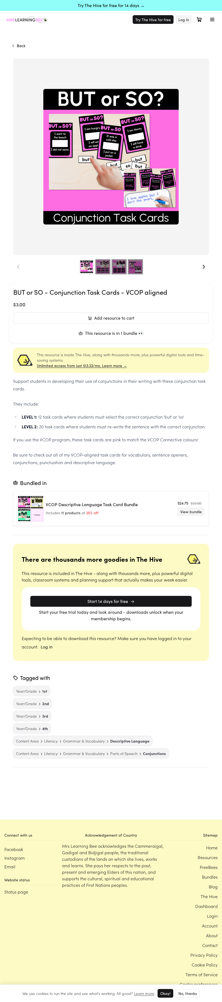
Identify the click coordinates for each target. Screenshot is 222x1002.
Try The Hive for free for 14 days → (111, 5)
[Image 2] (102, 266)
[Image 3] (119, 266)
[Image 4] (135, 266)
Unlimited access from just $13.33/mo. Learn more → (82, 365)
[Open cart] (199, 19)
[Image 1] (86, 266)
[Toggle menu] (212, 19)
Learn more (144, 993)
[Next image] (203, 266)
